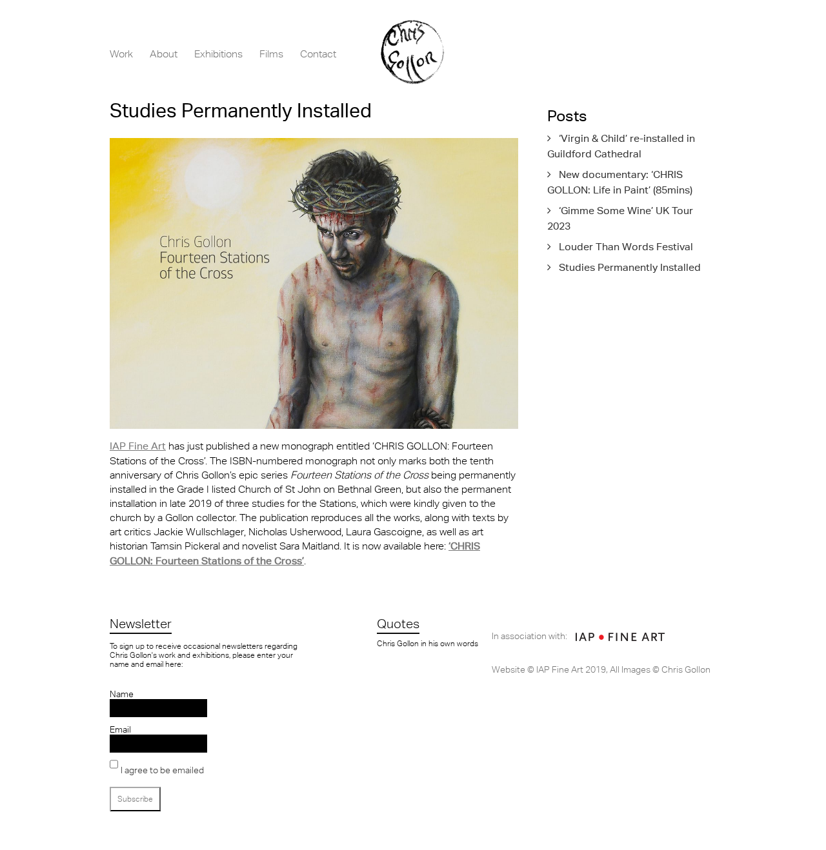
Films (271, 53)
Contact (318, 53)
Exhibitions (218, 53)
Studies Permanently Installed (630, 267)
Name (122, 693)
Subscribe (135, 799)
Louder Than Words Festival (626, 247)
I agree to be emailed (162, 770)
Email (120, 729)
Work (121, 53)
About (163, 53)
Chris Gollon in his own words (427, 643)
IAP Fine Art (138, 446)
